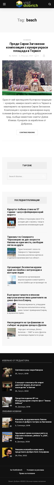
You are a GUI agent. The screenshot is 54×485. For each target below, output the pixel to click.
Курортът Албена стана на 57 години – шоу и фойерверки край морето (25, 212)
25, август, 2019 (21, 374)
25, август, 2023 (22, 391)
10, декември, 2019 (22, 407)
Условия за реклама (35, 470)
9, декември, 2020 (22, 442)
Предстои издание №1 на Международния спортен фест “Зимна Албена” (33, 400)
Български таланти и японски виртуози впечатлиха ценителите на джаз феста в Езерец (27, 297)
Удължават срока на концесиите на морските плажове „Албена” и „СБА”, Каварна (31, 435)
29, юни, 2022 (21, 456)
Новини (27, 40)
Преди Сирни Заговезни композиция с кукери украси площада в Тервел (27, 47)
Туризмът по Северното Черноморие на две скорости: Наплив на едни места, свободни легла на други (25, 241)
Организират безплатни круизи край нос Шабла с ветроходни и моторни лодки (24, 270)
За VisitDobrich (16, 470)
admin (14, 56)
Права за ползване (27, 473)
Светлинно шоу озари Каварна (29, 370)
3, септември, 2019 (22, 426)
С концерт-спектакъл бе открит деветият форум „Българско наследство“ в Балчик (29, 384)
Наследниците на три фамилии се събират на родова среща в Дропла (26, 324)
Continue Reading (27, 132)
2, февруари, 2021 (26, 56)
